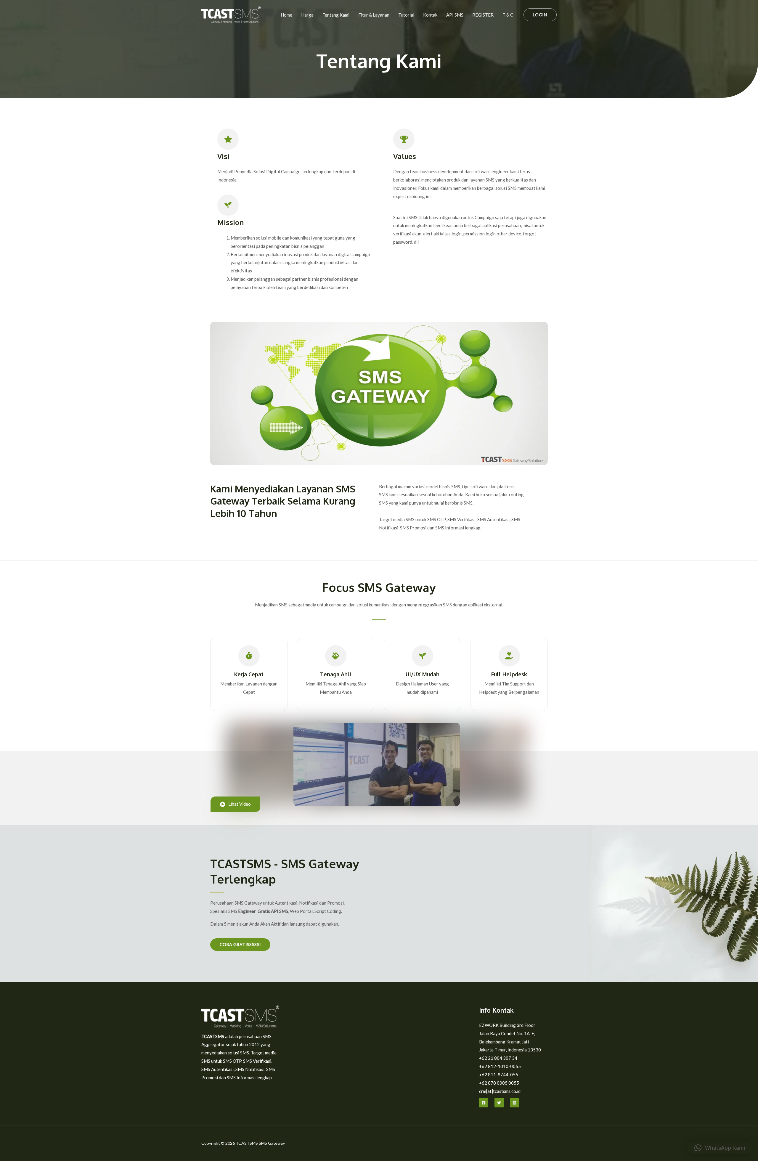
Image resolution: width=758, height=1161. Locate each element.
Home (286, 14)
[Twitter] (499, 1102)
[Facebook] (483, 1102)
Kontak (430, 14)
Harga (307, 14)
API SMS (454, 14)
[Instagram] (514, 1102)
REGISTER (483, 14)
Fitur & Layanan (373, 14)
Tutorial (406, 14)
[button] (540, 14)
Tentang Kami (335, 14)
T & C (507, 14)
